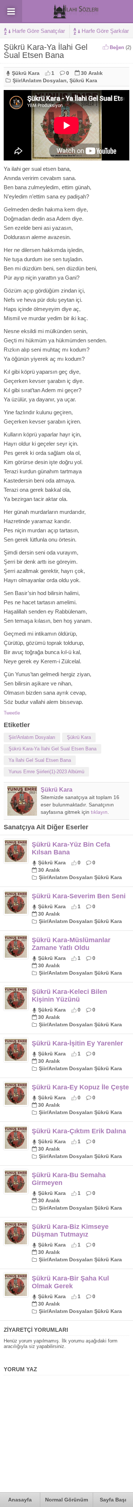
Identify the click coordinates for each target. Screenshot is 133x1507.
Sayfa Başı (113, 1500)
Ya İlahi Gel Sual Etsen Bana (39, 760)
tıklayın (99, 812)
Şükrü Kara (26, 73)
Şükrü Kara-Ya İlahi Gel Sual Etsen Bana (52, 748)
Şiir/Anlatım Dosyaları (39, 80)
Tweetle (12, 713)
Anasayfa (20, 1500)
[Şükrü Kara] (22, 813)
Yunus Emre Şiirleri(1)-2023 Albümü (46, 771)
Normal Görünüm (66, 1500)
